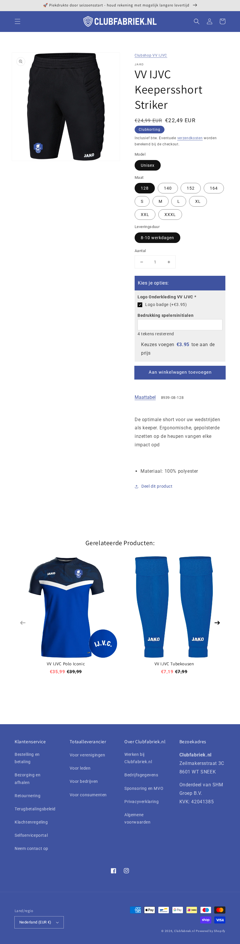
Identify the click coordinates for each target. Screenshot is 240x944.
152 (191, 188)
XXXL (170, 214)
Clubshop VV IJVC (151, 55)
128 (145, 188)
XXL (145, 214)
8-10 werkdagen (157, 237)
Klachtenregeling (31, 822)
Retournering (27, 795)
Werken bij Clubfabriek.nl (138, 758)
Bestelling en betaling (27, 758)
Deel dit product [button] (157, 486)
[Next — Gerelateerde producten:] (217, 623)
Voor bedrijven (84, 781)
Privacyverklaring (141, 801)
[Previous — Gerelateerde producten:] (23, 623)
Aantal (140, 251)
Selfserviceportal (31, 835)
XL (198, 201)
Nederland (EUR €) (35, 922)
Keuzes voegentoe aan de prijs (178, 349)
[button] (17, 21)
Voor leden (80, 768)
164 (214, 188)
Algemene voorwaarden (137, 818)
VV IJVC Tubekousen (174, 663)
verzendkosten (190, 138)
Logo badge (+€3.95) (166, 304)
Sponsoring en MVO (143, 788)
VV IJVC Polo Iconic (66, 663)
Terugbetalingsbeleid (35, 809)
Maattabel (145, 397)
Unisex (148, 165)
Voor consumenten (88, 794)
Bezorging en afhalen (27, 779)
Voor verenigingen (87, 755)
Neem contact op (31, 848)
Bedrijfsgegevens (141, 775)
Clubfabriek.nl (184, 931)
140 (168, 188)
